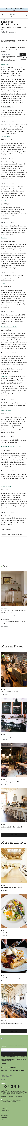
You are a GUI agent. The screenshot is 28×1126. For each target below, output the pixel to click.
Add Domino (4, 34)
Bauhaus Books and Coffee (11, 447)
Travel (8, 19)
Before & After (5, 608)
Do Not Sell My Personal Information (9, 1101)
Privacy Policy (23, 59)
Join (23, 54)
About (3, 1064)
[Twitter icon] (15, 1086)
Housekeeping (4, 1117)
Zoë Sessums (5, 615)
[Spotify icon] (19, 1086)
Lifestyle (3, 19)
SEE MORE (14, 835)
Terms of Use (21, 1058)
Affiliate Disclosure (6, 1075)
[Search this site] (26, 15)
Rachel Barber (5, 935)
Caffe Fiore (4, 377)
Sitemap (3, 1079)
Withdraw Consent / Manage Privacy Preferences (12, 1100)
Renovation (3, 1112)
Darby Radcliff (5, 31)
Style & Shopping (4, 1115)
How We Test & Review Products (13, 1070)
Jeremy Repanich (6, 829)
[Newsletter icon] (2, 1086)
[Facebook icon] (12, 1086)
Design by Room (4, 1108)
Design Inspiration (5, 619)
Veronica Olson (18, 615)
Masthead (3, 1074)
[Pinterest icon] (9, 1086)
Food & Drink (4, 1020)
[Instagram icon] (5, 1086)
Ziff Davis (11, 1096)
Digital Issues (4, 1122)
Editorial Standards (20, 534)
